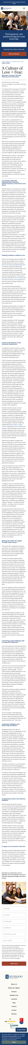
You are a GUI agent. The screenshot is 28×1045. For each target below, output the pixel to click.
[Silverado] (6, 8)
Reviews (14, 1014)
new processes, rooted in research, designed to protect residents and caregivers (13, 426)
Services (14, 991)
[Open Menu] (24, 8)
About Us (8, 61)
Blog (14, 1003)
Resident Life (14, 995)
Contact (14, 1006)
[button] (21, 1030)
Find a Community (14, 54)
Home (3, 61)
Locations (14, 999)
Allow (14, 1042)
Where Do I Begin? (14, 988)
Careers (14, 1010)
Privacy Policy (13, 1036)
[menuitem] (3, 1032)
